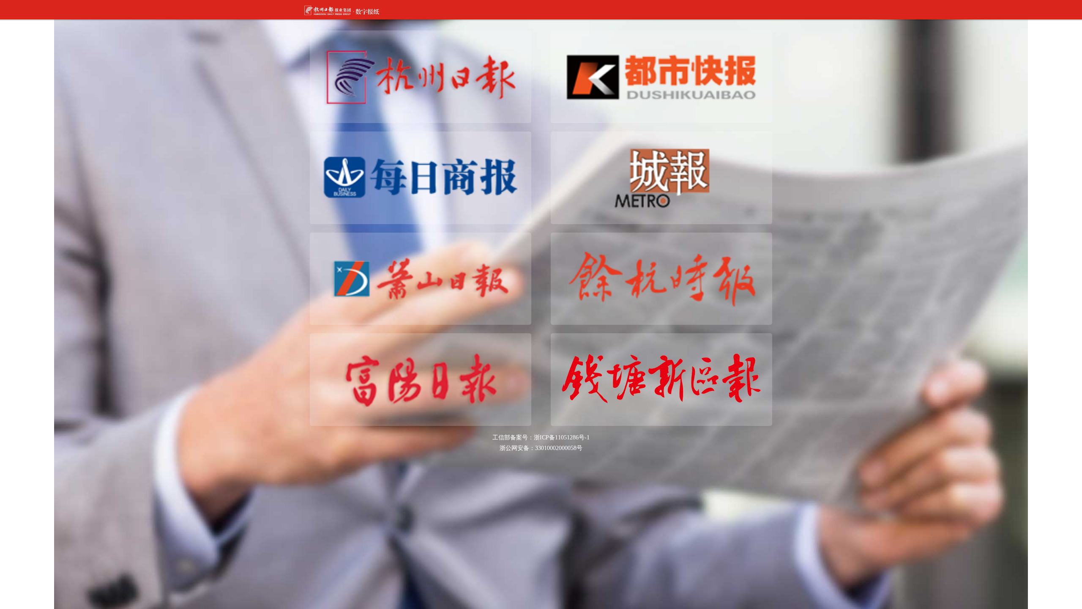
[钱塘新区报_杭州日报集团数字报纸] (661, 379)
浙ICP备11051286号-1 (562, 437)
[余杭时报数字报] (661, 278)
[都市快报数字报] (661, 76)
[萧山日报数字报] (420, 278)
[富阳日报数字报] (420, 379)
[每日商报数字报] (420, 177)
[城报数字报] (661, 177)
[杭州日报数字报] (420, 76)
